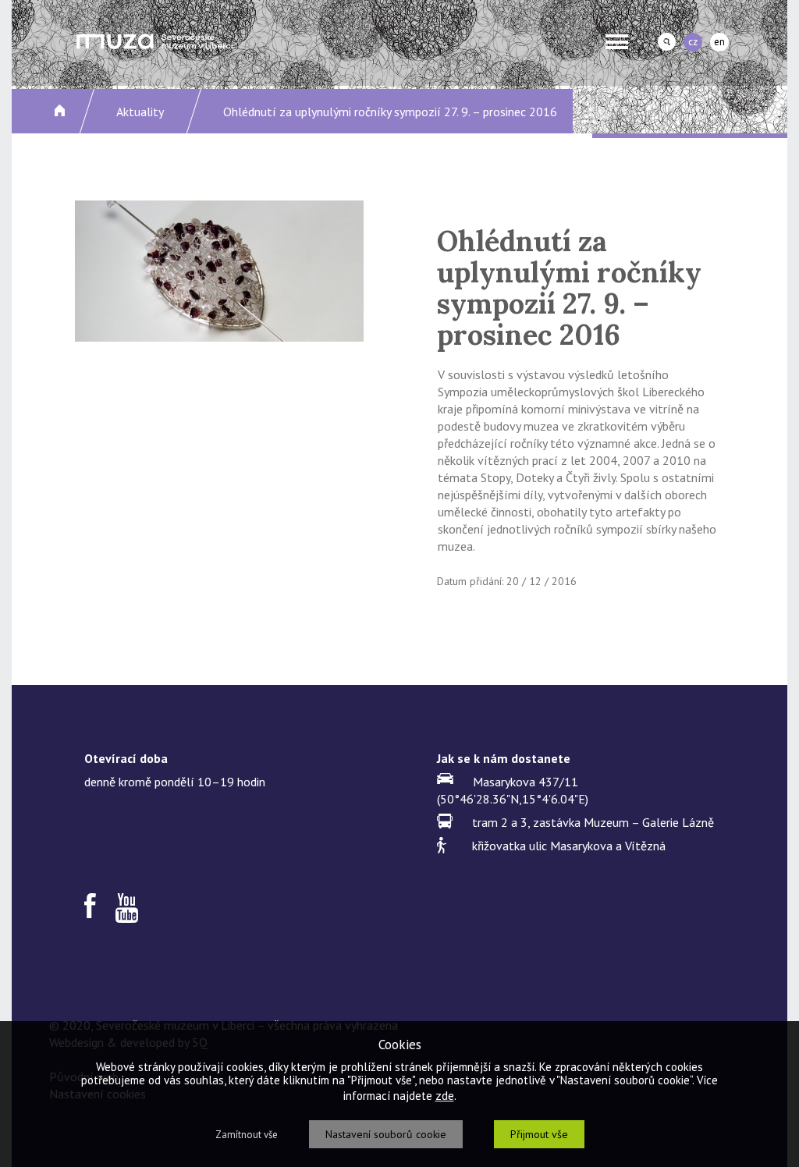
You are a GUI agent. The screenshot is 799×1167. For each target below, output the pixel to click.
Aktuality (140, 111)
